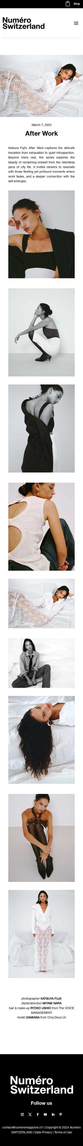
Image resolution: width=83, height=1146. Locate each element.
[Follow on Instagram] (22, 1114)
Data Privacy (43, 1132)
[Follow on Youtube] (45, 1114)
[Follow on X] (30, 1114)
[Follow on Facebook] (38, 1114)
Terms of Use (63, 1132)
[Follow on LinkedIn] (53, 1114)
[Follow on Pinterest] (61, 1114)
